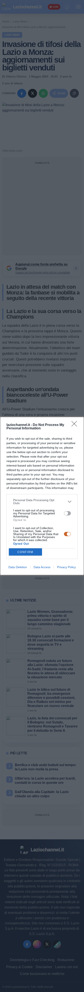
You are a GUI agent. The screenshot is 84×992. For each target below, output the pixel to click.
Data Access (42, 567)
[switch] (67, 513)
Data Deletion (17, 567)
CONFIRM (25, 552)
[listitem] (42, 502)
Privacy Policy (66, 567)
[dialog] (42, 496)
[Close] (76, 425)
